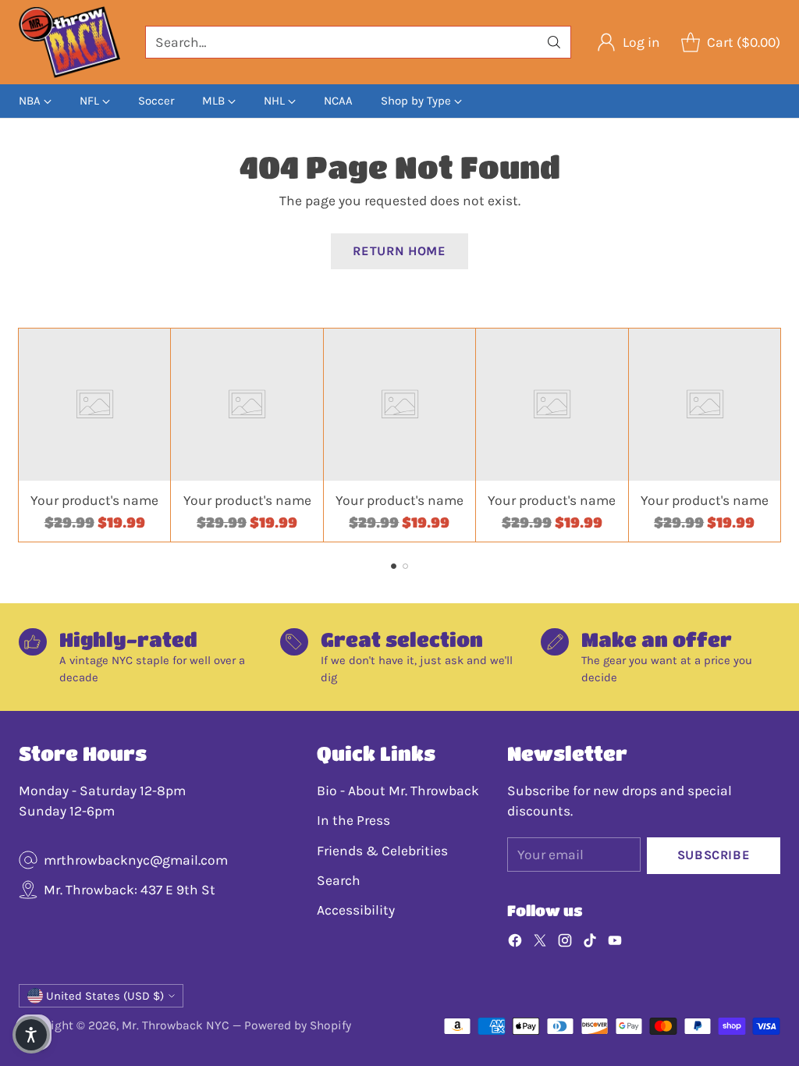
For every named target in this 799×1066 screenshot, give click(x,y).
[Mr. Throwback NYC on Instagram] (565, 943)
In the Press (353, 820)
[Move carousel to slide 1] (393, 566)
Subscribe (714, 854)
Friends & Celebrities (382, 850)
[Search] (554, 42)
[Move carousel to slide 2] (405, 566)
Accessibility (356, 910)
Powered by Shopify (297, 1025)
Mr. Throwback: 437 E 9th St (129, 889)
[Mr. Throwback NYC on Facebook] (515, 943)
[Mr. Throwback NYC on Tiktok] (590, 943)
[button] (31, 1035)
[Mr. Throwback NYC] (69, 42)
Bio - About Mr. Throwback (398, 790)
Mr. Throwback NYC (175, 1025)
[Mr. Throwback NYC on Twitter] (540, 943)
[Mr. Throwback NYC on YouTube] (614, 943)
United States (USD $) (105, 996)
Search (338, 880)
